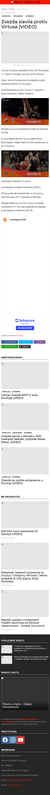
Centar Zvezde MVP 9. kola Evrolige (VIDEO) (19, 396)
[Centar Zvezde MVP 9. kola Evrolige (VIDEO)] (25, 375)
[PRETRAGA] (48, 2)
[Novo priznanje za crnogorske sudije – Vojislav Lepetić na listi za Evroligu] (6, 660)
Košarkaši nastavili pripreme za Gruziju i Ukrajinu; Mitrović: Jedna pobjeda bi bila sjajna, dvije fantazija (24, 577)
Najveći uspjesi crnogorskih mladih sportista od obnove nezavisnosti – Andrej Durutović (23, 622)
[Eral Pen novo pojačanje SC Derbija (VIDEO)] (25, 514)
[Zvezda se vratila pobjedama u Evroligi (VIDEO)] (25, 460)
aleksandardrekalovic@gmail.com (19, 780)
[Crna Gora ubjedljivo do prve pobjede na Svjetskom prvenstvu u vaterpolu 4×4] (6, 649)
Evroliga (6, 392)
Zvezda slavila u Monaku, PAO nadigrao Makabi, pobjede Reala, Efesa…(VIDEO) (23, 439)
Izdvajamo (17, 433)
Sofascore (19, 335)
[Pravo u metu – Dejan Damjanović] (25, 693)
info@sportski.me (15, 785)
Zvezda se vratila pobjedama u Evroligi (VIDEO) (22, 482)
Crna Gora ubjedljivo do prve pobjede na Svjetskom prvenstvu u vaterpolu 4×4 (30, 648)
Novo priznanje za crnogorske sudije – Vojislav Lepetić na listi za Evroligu (31, 658)
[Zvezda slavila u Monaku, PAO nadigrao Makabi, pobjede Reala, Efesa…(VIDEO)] (25, 416)
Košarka (16, 392)
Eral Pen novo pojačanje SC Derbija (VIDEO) (19, 533)
